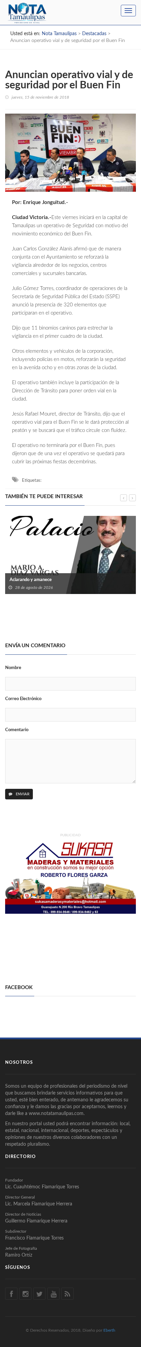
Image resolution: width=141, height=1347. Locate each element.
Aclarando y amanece (30, 580)
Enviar (22, 794)
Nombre (13, 668)
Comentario (16, 730)
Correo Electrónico (23, 699)
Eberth (109, 1330)
